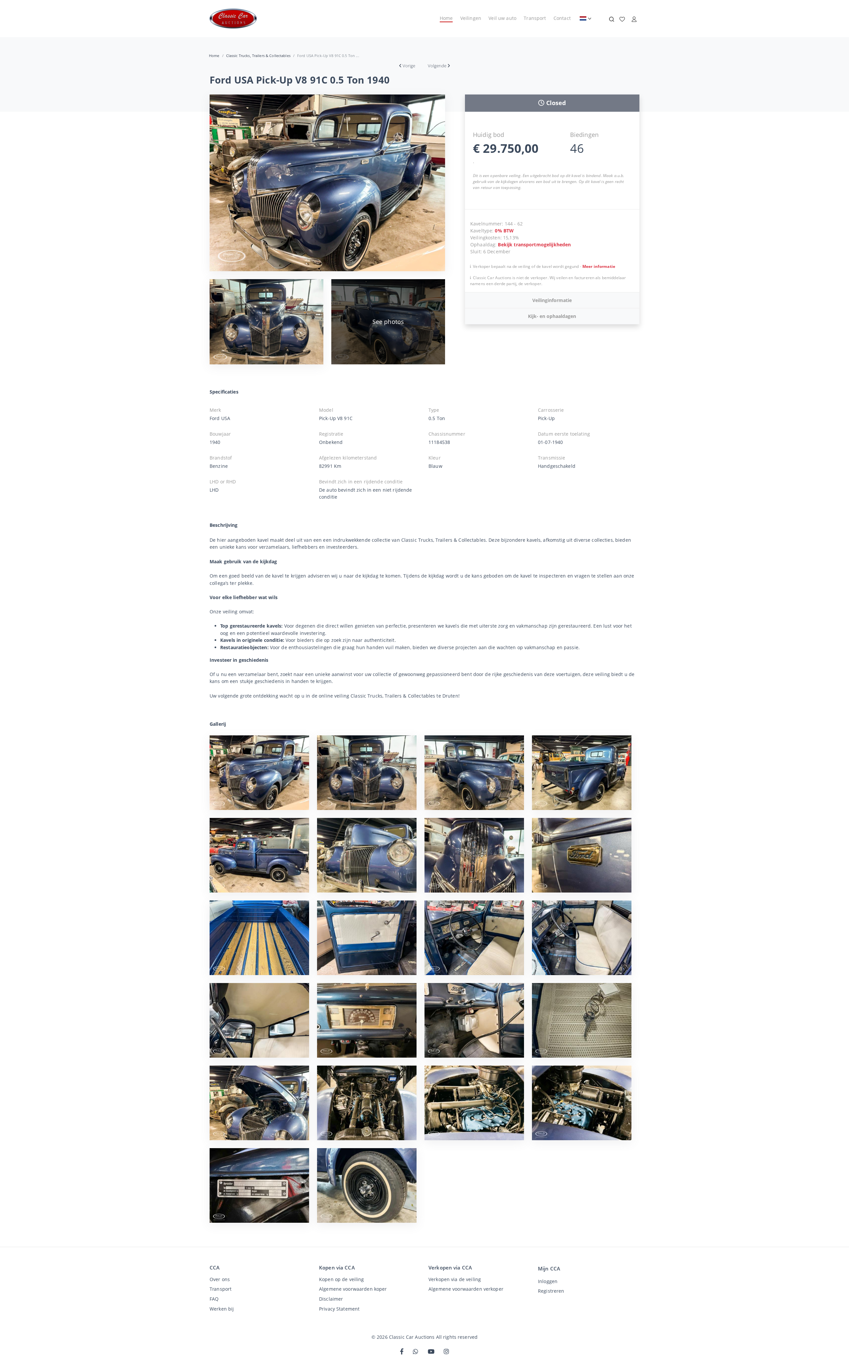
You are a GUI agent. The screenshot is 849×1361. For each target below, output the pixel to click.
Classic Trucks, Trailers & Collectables (258, 55)
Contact (562, 18)
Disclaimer (331, 1299)
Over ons (220, 1279)
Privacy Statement (339, 1309)
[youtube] (431, 1352)
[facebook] (402, 1352)
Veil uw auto (502, 18)
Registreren (551, 1291)
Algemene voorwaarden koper (353, 1289)
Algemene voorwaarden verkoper (465, 1289)
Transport (535, 18)
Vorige (409, 66)
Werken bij (222, 1309)
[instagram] (446, 1352)
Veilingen (470, 18)
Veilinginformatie (552, 300)
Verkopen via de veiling (454, 1279)
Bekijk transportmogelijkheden (534, 244)
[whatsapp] (415, 1352)
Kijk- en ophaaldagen (552, 316)
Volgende (437, 66)
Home (446, 18)
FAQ (214, 1299)
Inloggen (547, 1281)
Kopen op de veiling (341, 1279)
